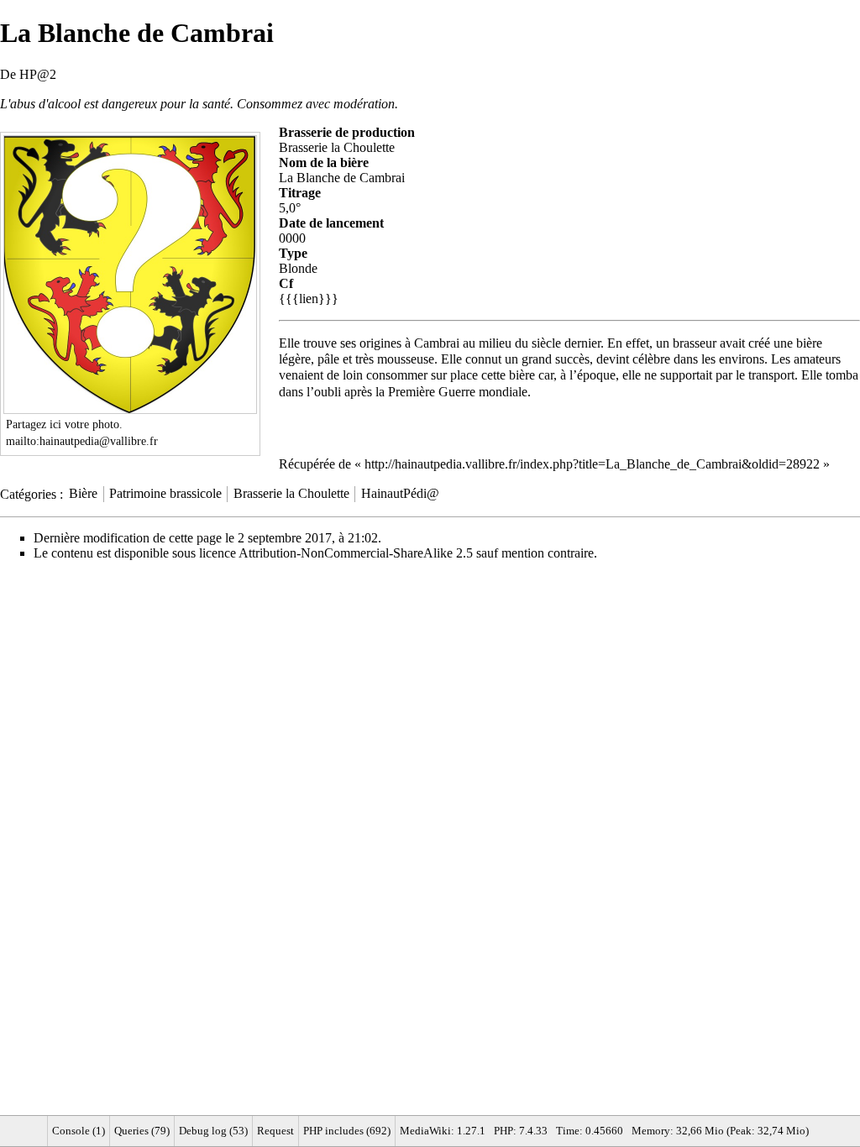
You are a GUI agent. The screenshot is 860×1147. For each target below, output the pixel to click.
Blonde (298, 268)
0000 (292, 238)
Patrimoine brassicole (165, 493)
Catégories (28, 493)
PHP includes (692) (347, 1130)
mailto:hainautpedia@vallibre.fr (82, 441)
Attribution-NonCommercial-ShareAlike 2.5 (356, 553)
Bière (83, 493)
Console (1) (78, 1130)
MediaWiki (425, 1130)
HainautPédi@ (400, 493)
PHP (503, 1130)
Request (275, 1130)
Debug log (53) (213, 1130)
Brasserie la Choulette (337, 147)
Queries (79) (142, 1130)
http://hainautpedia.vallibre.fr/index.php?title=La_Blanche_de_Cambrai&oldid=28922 (592, 464)
